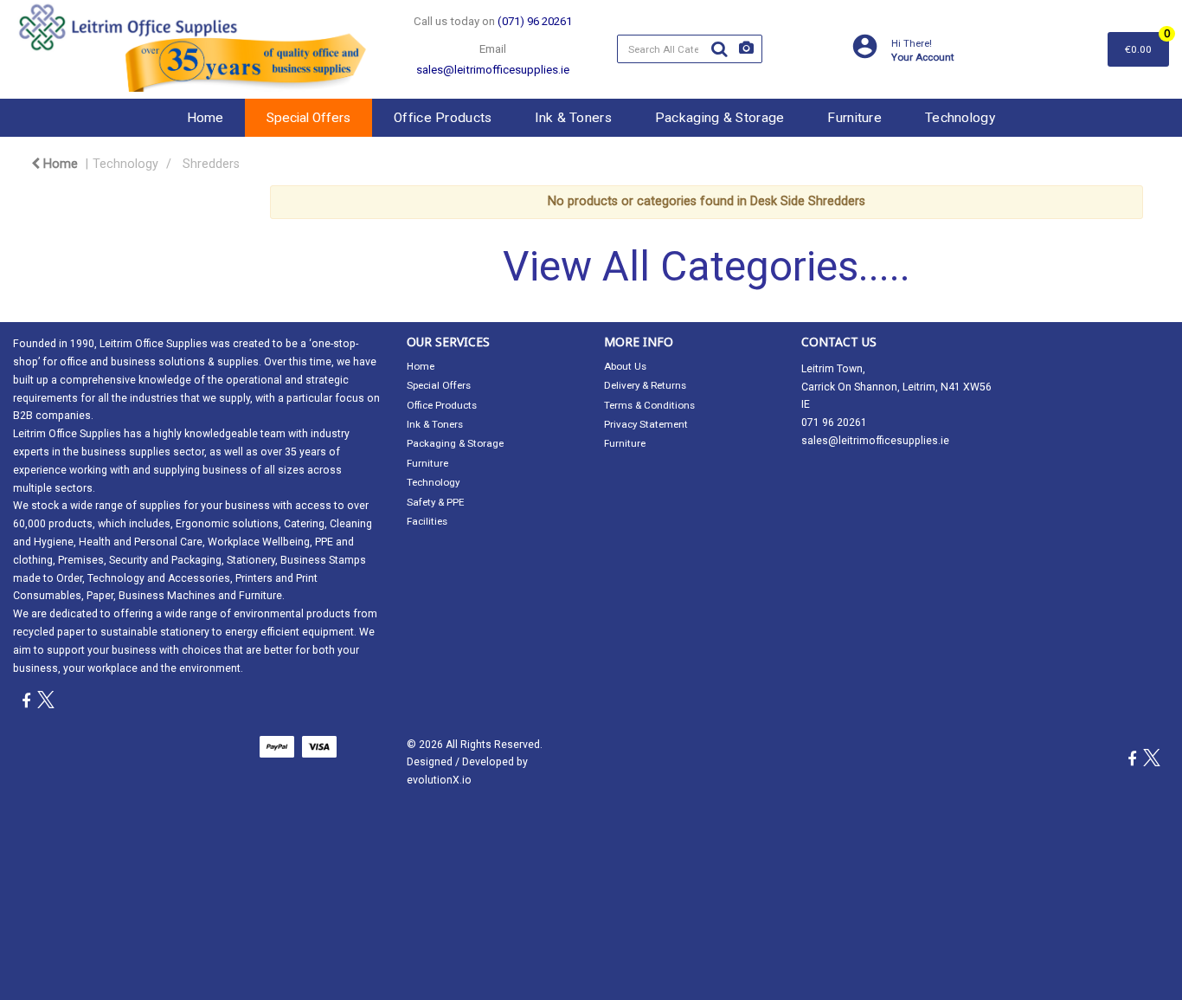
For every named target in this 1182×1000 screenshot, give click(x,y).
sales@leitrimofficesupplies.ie (875, 441)
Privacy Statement (646, 424)
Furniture (854, 118)
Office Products (442, 118)
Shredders (211, 164)
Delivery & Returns (645, 385)
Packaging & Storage (719, 118)
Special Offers (308, 118)
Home (205, 118)
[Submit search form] (719, 49)
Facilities (427, 521)
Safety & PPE (435, 502)
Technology (960, 118)
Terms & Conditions (649, 405)
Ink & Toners (573, 118)
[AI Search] (746, 49)
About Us (625, 366)
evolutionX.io (439, 780)
